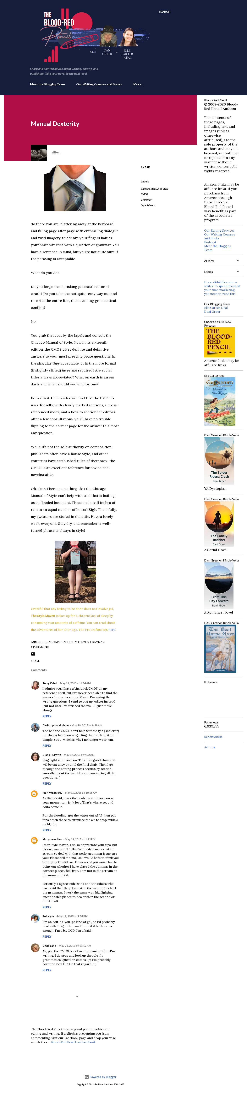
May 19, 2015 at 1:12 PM (80, 839)
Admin (209, 747)
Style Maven (148, 205)
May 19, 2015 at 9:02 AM (79, 754)
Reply (46, 716)
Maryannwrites (52, 839)
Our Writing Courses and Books (99, 84)
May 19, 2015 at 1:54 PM (72, 916)
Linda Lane (49, 945)
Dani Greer (212, 311)
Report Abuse (213, 737)
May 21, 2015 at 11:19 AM (75, 945)
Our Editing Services (219, 230)
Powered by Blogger (102, 1077)
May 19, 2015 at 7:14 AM (75, 683)
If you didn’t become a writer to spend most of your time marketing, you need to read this (222, 288)
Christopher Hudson (55, 725)
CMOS (144, 194)
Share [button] (145, 167)
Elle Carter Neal (216, 308)
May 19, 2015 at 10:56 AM (81, 792)
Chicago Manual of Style (154, 188)
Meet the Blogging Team (47, 84)
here (112, 630)
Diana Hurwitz (51, 754)
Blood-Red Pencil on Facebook (73, 1042)
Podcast (210, 242)
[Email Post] (33, 655)
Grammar (146, 199)
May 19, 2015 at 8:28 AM (87, 725)
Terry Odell (49, 683)
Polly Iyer (48, 916)
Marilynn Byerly (52, 792)
